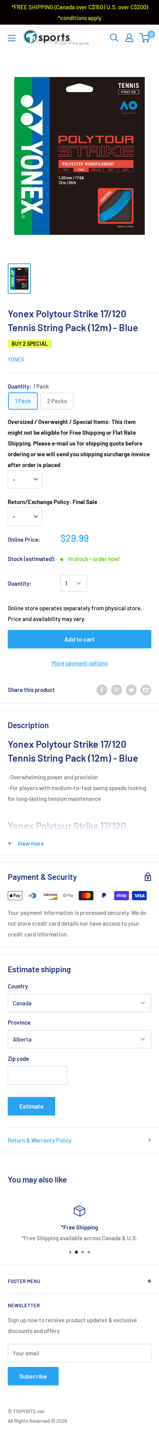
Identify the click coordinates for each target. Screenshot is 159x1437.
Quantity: (19, 583)
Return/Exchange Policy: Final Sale (52, 501)
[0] (145, 37)
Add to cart (79, 639)
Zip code (18, 1058)
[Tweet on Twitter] (131, 689)
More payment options (80, 663)
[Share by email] (145, 689)
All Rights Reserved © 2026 (37, 1421)
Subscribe (33, 1376)
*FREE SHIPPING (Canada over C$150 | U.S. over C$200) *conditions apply (80, 12)
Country (18, 986)
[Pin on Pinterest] (116, 689)
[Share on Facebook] (101, 689)
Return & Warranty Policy (39, 1140)
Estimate (31, 1106)
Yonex (16, 359)
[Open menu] (11, 38)
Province (19, 1022)
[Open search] (114, 37)
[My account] (129, 37)
